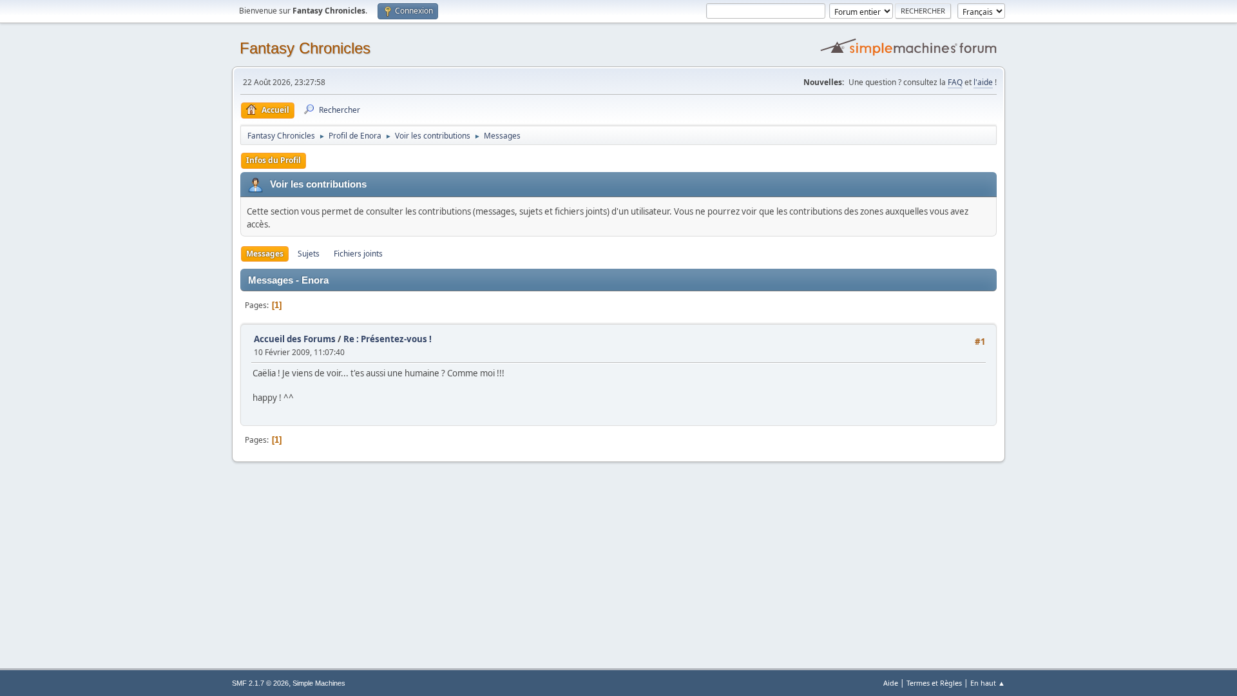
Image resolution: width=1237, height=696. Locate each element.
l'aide (983, 82)
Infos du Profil (273, 160)
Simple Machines (318, 683)
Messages (264, 253)
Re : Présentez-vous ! (387, 339)
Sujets (309, 253)
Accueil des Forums (295, 339)
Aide (890, 683)
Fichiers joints (358, 253)
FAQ (955, 82)
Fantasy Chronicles (305, 48)
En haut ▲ (987, 683)
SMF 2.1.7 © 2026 (260, 683)
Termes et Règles (934, 683)
